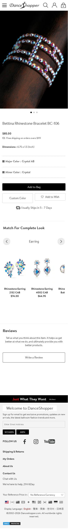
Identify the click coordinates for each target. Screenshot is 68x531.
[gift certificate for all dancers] (34, 398)
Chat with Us (10, 479)
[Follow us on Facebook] (24, 441)
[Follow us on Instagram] (36, 441)
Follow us (10, 441)
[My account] (54, 5)
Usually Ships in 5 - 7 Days (36, 208)
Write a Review (34, 357)
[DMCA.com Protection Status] (12, 523)
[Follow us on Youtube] (49, 441)
